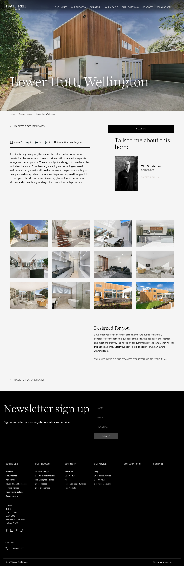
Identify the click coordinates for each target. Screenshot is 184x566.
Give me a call (149, 177)
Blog (8, 509)
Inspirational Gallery (14, 492)
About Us (69, 472)
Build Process (41, 484)
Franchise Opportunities (75, 484)
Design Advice (100, 480)
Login (8, 505)
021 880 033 (148, 170)
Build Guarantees (42, 488)
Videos (68, 480)
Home (12, 114)
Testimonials (70, 488)
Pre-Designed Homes (44, 480)
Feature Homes (25, 114)
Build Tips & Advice (102, 476)
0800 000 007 (163, 7)
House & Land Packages (16, 484)
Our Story (95, 7)
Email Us (10, 516)
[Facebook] (6, 530)
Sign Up (106, 436)
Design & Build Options (45, 476)
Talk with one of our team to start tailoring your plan (130, 359)
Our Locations (130, 7)
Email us (141, 128)
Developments (11, 496)
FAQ (96, 472)
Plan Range (10, 480)
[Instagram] (21, 530)
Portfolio (9, 472)
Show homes (11, 476)
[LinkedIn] (11, 530)
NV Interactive (166, 562)
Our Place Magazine (102, 484)
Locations (11, 512)
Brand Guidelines (15, 519)
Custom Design (42, 472)
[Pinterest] (16, 530)
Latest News (70, 476)
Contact (147, 7)
